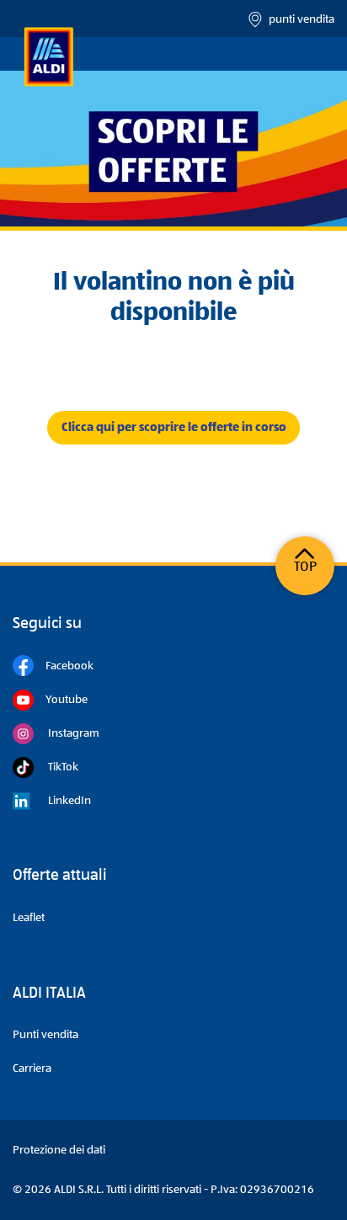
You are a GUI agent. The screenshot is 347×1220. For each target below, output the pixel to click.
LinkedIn (62, 801)
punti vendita (298, 19)
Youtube (61, 700)
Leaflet (29, 918)
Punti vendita (45, 1035)
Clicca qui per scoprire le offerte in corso (173, 427)
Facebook (63, 666)
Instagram (66, 733)
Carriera (32, 1068)
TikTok (56, 767)
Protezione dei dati (59, 1150)
